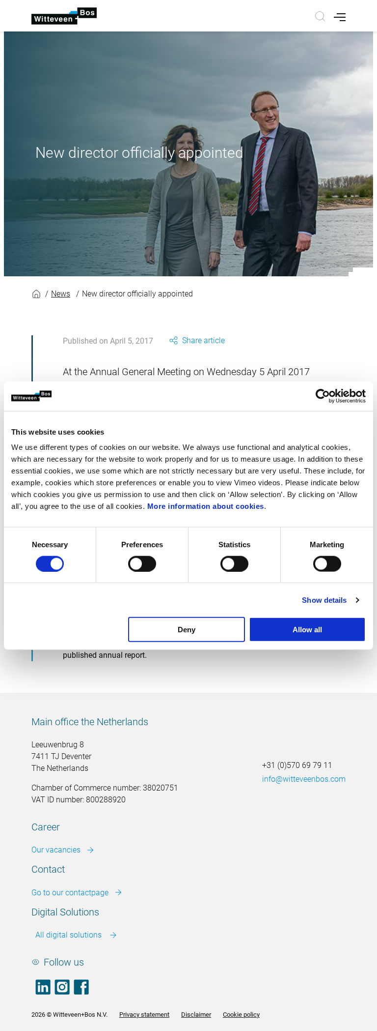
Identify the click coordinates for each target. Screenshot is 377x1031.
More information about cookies (205, 506)
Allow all (307, 629)
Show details (324, 599)
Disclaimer (196, 1014)
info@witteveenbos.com (304, 779)
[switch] (142, 563)
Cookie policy (241, 1014)
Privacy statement (144, 1014)
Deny (186, 629)
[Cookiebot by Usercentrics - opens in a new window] (323, 395)
